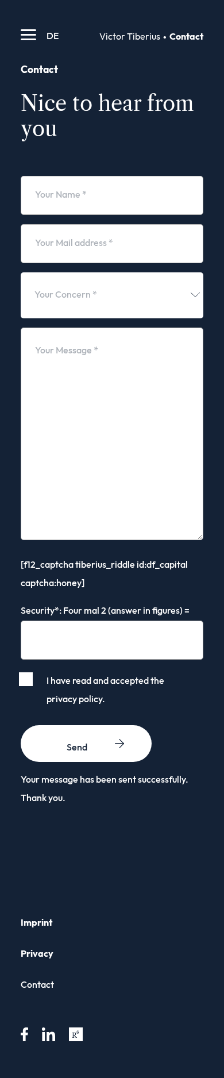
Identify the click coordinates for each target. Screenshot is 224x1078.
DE (53, 36)
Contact (37, 985)
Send (77, 748)
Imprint (36, 923)
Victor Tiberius (129, 37)
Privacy (37, 954)
